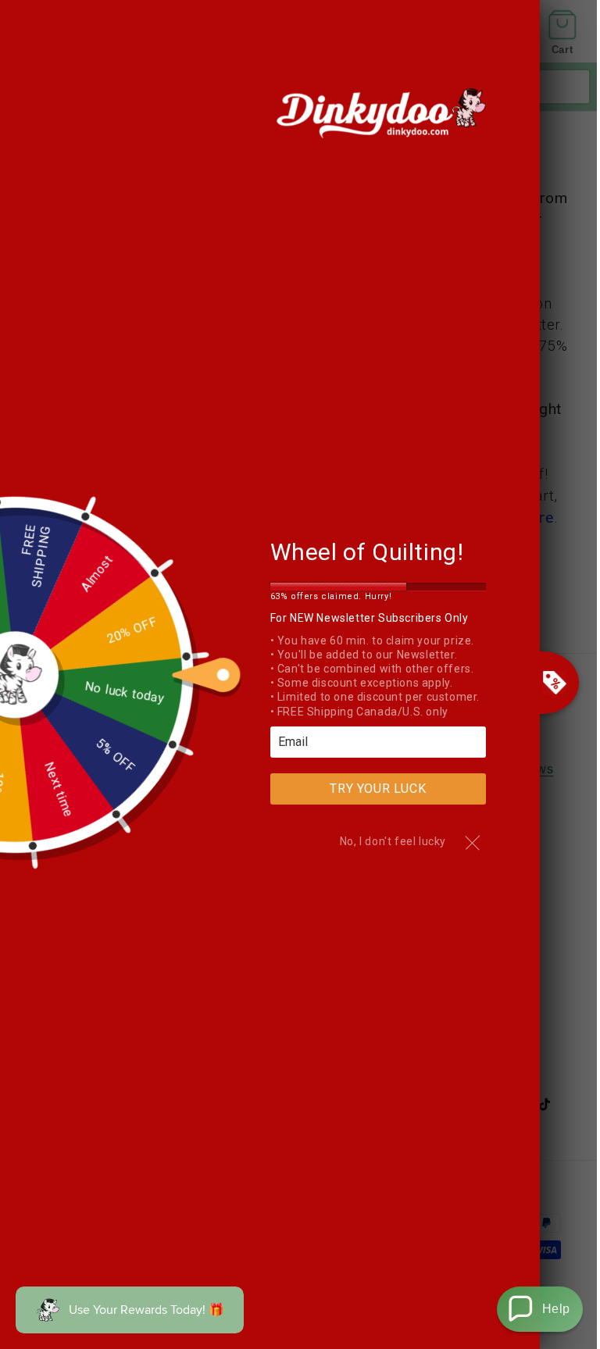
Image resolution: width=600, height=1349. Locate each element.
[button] (540, 1309)
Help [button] (556, 1308)
